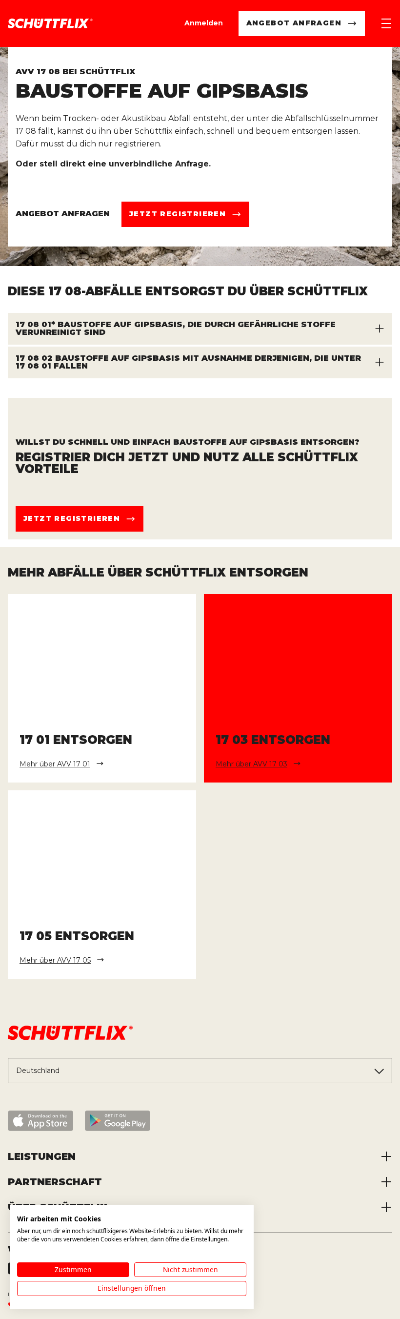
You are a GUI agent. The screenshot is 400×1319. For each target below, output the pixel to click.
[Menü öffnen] (386, 23)
